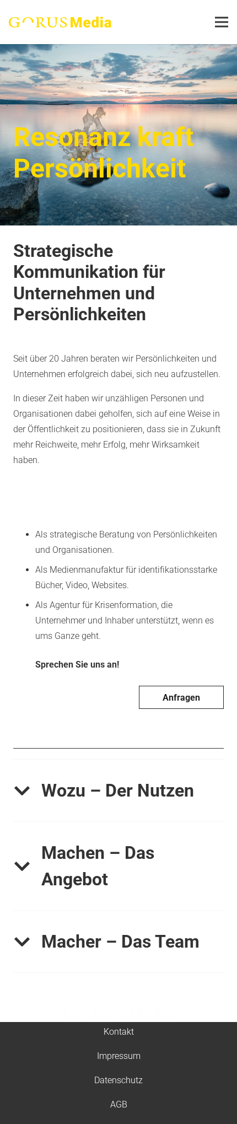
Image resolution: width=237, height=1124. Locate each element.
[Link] (60, 22)
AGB (118, 1104)
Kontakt (119, 1031)
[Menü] (221, 22)
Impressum (119, 1056)
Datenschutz (118, 1080)
